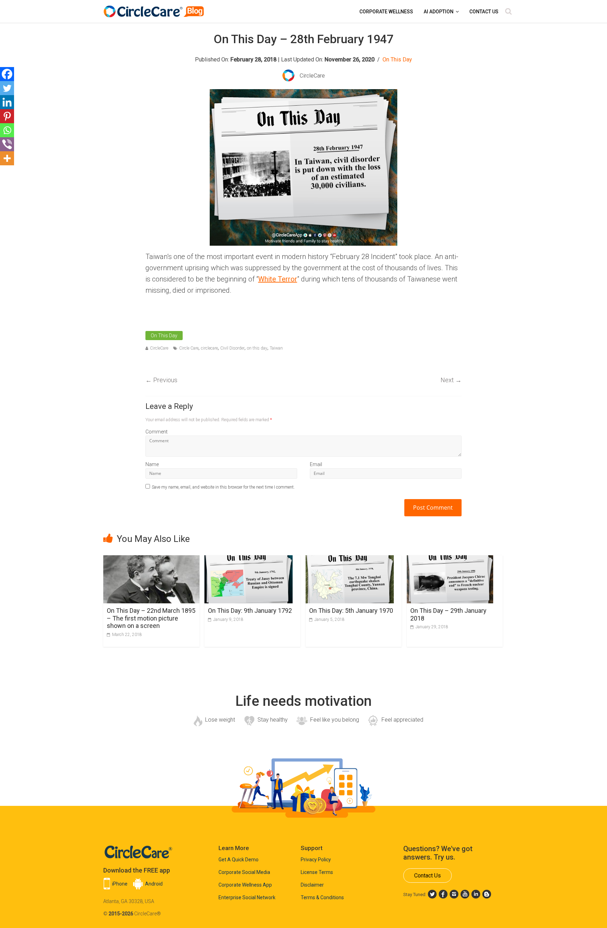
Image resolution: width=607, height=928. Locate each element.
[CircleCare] (155, 8)
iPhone (120, 884)
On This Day (397, 59)
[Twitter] (7, 88)
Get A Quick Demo (238, 859)
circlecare (209, 348)
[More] (7, 158)
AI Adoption (438, 11)
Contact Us (483, 11)
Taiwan (276, 348)
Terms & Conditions (322, 897)
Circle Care (188, 348)
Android (154, 884)
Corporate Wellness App (245, 885)
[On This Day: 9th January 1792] (248, 559)
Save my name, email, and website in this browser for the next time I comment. (223, 487)
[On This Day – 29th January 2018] (450, 559)
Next (451, 380)
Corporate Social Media (244, 872)
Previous (161, 380)
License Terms (317, 872)
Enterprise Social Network (246, 897)
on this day (257, 348)
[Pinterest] (7, 116)
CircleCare (159, 348)
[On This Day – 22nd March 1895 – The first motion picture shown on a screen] (151, 559)
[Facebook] (7, 74)
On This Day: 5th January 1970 (351, 610)
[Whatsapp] (7, 130)
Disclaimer (312, 885)
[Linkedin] (7, 102)
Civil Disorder (232, 348)
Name (152, 464)
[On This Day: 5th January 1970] (350, 559)
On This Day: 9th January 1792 (250, 610)
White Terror (277, 279)
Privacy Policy (316, 859)
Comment (156, 432)
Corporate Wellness (386, 11)
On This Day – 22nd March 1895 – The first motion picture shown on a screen (151, 618)
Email (316, 464)
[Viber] (7, 144)
